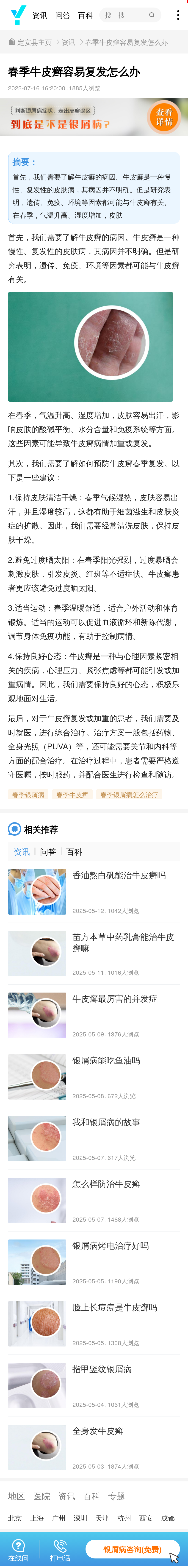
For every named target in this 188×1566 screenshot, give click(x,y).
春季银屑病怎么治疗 (129, 794)
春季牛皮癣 (72, 794)
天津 (102, 1518)
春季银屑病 (28, 794)
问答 (62, 15)
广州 (59, 1518)
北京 (15, 1518)
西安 (146, 1518)
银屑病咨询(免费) (133, 1549)
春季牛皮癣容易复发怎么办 (126, 41)
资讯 (39, 15)
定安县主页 (34, 41)
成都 (168, 1518)
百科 (85, 15)
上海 (37, 1518)
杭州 (124, 1518)
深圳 (80, 1518)
